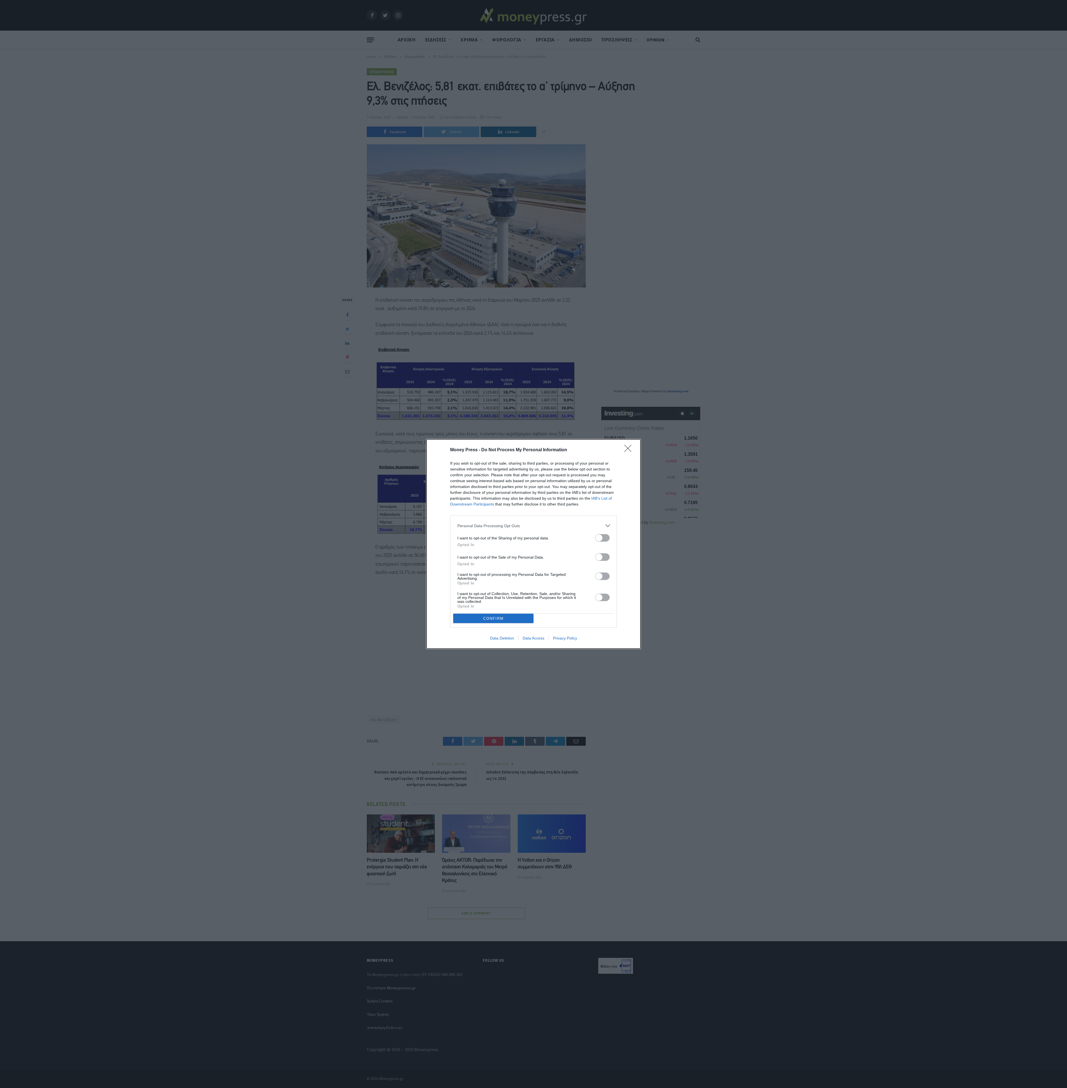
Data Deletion (502, 638)
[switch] (602, 538)
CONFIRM (493, 618)
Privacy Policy (565, 638)
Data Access (533, 638)
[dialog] (533, 544)
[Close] (629, 450)
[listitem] (533, 526)
